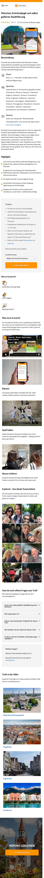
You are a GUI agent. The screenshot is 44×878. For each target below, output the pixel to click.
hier (30, 653)
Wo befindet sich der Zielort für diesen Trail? (20, 630)
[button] (22, 606)
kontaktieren (10, 660)
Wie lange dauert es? (11, 614)
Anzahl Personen (11, 255)
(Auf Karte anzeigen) (13, 125)
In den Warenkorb (21, 265)
